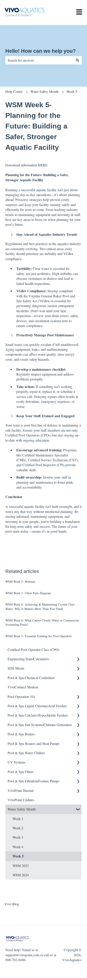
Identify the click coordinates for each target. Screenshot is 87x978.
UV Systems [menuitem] (16, 762)
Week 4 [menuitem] (17, 846)
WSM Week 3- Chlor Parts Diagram (28, 593)
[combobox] (39, 60)
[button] (78, 659)
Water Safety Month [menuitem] (22, 809)
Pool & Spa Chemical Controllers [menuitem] (31, 677)
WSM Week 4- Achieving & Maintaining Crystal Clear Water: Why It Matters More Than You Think (40, 606)
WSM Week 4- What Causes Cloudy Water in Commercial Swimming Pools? (42, 622)
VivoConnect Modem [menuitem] (23, 687)
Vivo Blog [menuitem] (11, 904)
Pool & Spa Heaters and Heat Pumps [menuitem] (34, 743)
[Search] (77, 60)
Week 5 (71, 91)
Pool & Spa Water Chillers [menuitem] (26, 752)
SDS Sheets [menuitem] (16, 668)
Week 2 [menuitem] (17, 828)
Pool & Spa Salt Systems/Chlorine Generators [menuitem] (40, 724)
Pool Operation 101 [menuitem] (21, 696)
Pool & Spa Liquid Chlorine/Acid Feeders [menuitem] (37, 705)
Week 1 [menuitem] (17, 818)
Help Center (14, 91)
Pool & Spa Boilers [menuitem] (21, 734)
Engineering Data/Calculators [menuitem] (28, 659)
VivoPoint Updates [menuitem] (21, 799)
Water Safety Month (44, 91)
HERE (43, 165)
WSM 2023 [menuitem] (20, 865)
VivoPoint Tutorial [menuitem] (20, 790)
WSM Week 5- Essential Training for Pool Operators (38, 636)
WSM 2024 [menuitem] (20, 875)
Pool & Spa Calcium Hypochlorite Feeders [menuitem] (38, 715)
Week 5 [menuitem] (18, 856)
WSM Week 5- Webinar (20, 581)
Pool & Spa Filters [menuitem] (20, 771)
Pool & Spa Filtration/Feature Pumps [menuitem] (33, 781)
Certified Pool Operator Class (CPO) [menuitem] (33, 649)
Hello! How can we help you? (40, 51)
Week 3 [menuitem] (17, 837)
